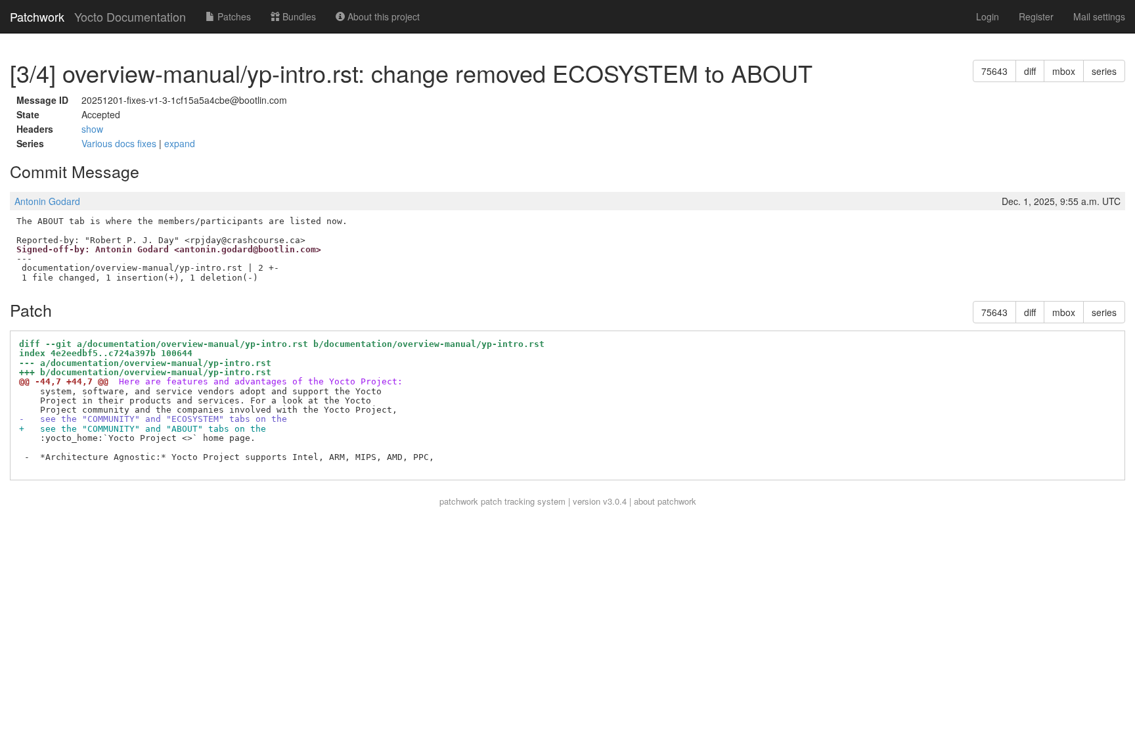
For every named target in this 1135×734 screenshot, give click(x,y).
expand (179, 143)
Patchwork (37, 16)
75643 (994, 71)
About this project (382, 16)
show (92, 128)
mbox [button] (1063, 71)
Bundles (298, 16)
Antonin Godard (47, 201)
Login (987, 16)
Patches (233, 16)
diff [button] (1030, 71)
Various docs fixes (120, 143)
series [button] (1104, 71)
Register (1036, 16)
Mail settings (1099, 16)
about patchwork (665, 501)
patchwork (458, 501)
